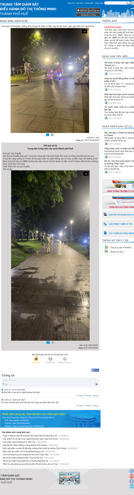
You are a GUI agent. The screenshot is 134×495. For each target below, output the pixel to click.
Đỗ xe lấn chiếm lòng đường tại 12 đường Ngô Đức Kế (25, 460)
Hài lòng (36, 362)
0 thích (80, 395)
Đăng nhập (99, 3)
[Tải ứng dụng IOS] (82, 11)
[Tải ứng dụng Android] (94, 11)
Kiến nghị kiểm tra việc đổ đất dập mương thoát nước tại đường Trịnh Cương (34, 448)
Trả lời (89, 395)
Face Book (95, 370)
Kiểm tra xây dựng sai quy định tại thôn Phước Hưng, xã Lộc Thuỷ (30, 464)
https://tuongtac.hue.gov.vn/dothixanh (28, 426)
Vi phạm (96, 395)
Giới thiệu (80, 3)
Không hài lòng (64, 362)
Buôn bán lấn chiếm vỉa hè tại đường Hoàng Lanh (23, 451)
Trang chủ (71, 3)
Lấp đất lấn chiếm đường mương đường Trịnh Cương (25, 445)
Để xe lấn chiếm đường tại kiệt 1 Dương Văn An (23, 457)
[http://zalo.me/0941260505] (131, 486)
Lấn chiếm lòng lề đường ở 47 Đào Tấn (19, 442)
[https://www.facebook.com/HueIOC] (131, 481)
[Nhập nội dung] (50, 380)
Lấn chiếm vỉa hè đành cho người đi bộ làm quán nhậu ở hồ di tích (30, 438)
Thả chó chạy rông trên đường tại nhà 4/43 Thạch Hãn (25, 454)
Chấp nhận (50, 362)
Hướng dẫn (89, 3)
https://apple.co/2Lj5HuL (19, 420)
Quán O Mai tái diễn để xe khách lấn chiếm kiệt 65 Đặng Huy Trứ (30, 435)
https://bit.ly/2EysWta (21, 423)
